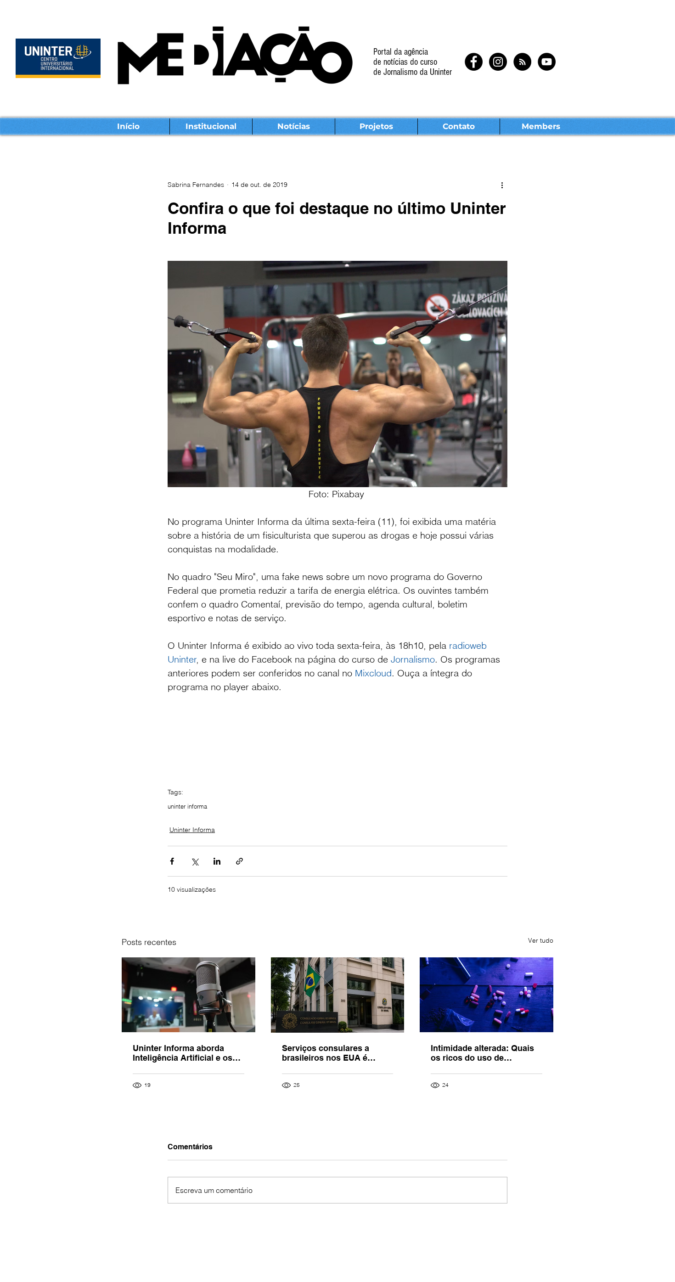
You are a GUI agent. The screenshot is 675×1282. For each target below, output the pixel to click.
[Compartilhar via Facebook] (172, 861)
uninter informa (187, 806)
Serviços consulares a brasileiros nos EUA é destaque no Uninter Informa (325, 1053)
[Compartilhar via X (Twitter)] (194, 861)
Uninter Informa (192, 830)
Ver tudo (540, 940)
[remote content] (337, 736)
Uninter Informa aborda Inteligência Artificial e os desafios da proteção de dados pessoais (182, 1053)
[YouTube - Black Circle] (547, 62)
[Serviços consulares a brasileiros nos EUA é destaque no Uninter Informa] (338, 995)
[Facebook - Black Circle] (474, 62)
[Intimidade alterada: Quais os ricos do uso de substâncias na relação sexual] (486, 994)
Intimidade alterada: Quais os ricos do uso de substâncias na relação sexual (482, 1053)
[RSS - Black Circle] (522, 62)
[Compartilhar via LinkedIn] (217, 861)
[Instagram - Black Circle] (498, 62)
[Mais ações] (501, 184)
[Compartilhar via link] (239, 861)
